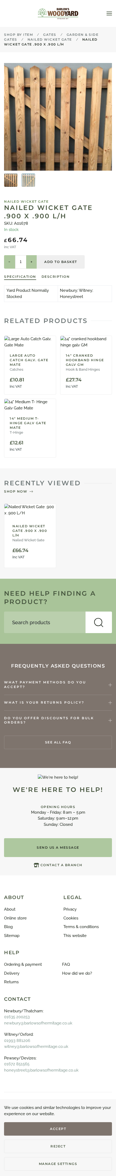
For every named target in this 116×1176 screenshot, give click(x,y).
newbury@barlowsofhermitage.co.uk (38, 1023)
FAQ (66, 964)
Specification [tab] (20, 277)
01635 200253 (17, 1016)
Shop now (15, 491)
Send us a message (58, 847)
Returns (11, 982)
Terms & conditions (81, 926)
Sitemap (11, 935)
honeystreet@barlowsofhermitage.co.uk (41, 1070)
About (9, 909)
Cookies (70, 918)
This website (75, 935)
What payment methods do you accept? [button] (45, 684)
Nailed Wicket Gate (26, 201)
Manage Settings (58, 1164)
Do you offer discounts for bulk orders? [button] (49, 720)
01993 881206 (17, 1040)
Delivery (11, 973)
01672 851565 (16, 1064)
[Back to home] (58, 13)
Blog (8, 926)
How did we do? (77, 973)
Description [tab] (56, 277)
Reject (58, 1146)
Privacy (70, 909)
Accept (58, 1129)
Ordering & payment (23, 964)
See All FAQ (58, 742)
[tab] (11, 180)
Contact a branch (61, 865)
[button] (109, 13)
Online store (15, 918)
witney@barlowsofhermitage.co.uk (36, 1046)
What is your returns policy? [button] (44, 702)
